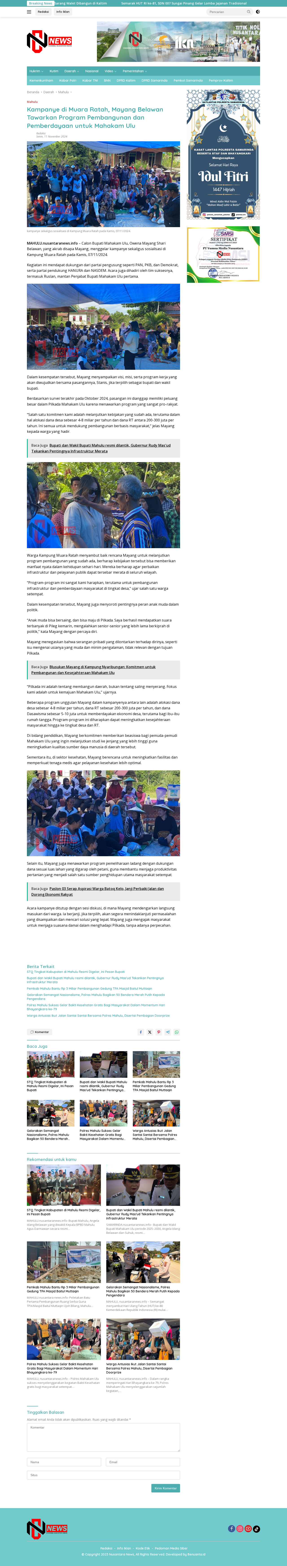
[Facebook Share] (140, 1032)
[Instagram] (240, 1529)
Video (109, 71)
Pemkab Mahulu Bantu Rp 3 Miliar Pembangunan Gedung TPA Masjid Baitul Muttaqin (89, 989)
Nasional (91, 71)
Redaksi (43, 11)
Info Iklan (63, 11)
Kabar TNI (90, 80)
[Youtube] (248, 1529)
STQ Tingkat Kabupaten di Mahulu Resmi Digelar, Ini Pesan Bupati (76, 972)
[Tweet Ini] (149, 1032)
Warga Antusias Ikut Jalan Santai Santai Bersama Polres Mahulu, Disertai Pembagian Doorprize (98, 1016)
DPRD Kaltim (126, 80)
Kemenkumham (41, 80)
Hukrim (35, 71)
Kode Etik (143, 1548)
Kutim (54, 71)
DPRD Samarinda (154, 80)
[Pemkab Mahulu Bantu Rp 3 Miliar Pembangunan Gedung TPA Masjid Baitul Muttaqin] (156, 1064)
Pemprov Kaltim (221, 80)
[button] (248, 11)
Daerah (70, 71)
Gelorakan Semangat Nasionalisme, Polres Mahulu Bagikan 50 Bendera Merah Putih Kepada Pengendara (96, 997)
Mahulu (32, 102)
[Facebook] (231, 1529)
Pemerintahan (133, 71)
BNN (107, 80)
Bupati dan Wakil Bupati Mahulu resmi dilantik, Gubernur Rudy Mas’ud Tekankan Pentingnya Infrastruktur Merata (95, 980)
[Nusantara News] (49, 41)
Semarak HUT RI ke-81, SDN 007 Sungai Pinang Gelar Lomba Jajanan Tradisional (123, 3)
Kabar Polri (67, 80)
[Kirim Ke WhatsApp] (176, 1032)
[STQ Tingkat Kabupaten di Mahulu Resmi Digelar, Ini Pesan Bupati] (50, 1064)
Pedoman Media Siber (171, 1548)
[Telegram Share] (167, 1032)
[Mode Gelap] (258, 12)
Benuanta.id (196, 1554)
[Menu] (30, 12)
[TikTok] (256, 1529)
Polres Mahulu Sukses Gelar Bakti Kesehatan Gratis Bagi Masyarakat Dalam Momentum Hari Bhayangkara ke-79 (96, 1007)
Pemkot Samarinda (188, 80)
